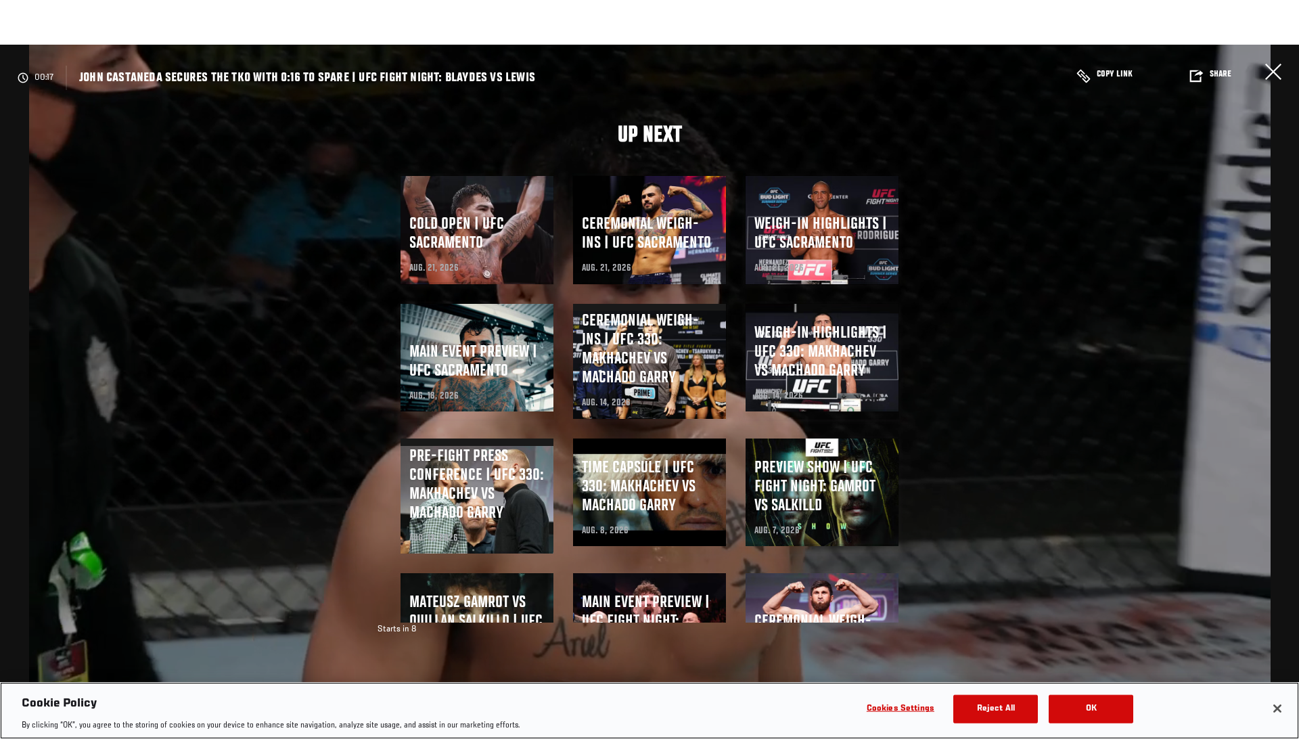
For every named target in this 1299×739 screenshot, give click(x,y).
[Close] (1277, 708)
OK (1091, 708)
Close (1273, 72)
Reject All (996, 708)
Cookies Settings (900, 708)
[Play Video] (650, 394)
